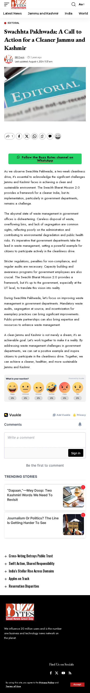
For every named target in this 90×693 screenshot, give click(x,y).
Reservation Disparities (24, 586)
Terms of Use (13, 686)
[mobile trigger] (7, 4)
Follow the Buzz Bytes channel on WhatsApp (47, 159)
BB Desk (19, 57)
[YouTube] (63, 673)
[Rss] (70, 673)
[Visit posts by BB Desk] (8, 59)
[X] (56, 673)
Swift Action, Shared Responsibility (31, 563)
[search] (74, 4)
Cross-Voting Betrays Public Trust (31, 555)
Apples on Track (19, 578)
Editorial (13, 23)
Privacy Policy (46, 682)
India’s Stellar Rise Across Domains (31, 571)
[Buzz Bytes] (18, 4)
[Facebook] (50, 673)
